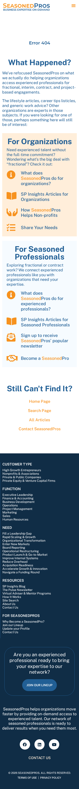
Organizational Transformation (23, 540)
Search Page (39, 410)
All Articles (39, 419)
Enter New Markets (16, 544)
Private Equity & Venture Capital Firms (28, 480)
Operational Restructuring (20, 551)
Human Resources (15, 519)
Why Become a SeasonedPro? (23, 621)
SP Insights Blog (13, 586)
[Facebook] (25, 744)
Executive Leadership (17, 495)
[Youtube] (54, 744)
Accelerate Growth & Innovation (24, 568)
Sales (6, 516)
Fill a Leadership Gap (17, 533)
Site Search (10, 600)
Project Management (17, 509)
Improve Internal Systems (20, 558)
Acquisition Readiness (17, 565)
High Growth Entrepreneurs (21, 470)
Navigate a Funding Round (21, 572)
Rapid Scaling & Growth (19, 537)
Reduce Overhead (14, 561)
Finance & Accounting (18, 498)
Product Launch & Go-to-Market (24, 554)
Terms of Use (27, 777)
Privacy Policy (50, 777)
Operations (10, 505)
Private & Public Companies (21, 477)
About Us (8, 604)
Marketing (9, 512)
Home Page (39, 401)
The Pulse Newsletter (17, 590)
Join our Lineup (12, 625)
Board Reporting (13, 547)
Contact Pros (40, 429)
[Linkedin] (39, 744)
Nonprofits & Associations (20, 473)
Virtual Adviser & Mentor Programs (26, 593)
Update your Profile (16, 628)
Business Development (18, 502)
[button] (73, 5)
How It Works (11, 597)
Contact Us (10, 607)
